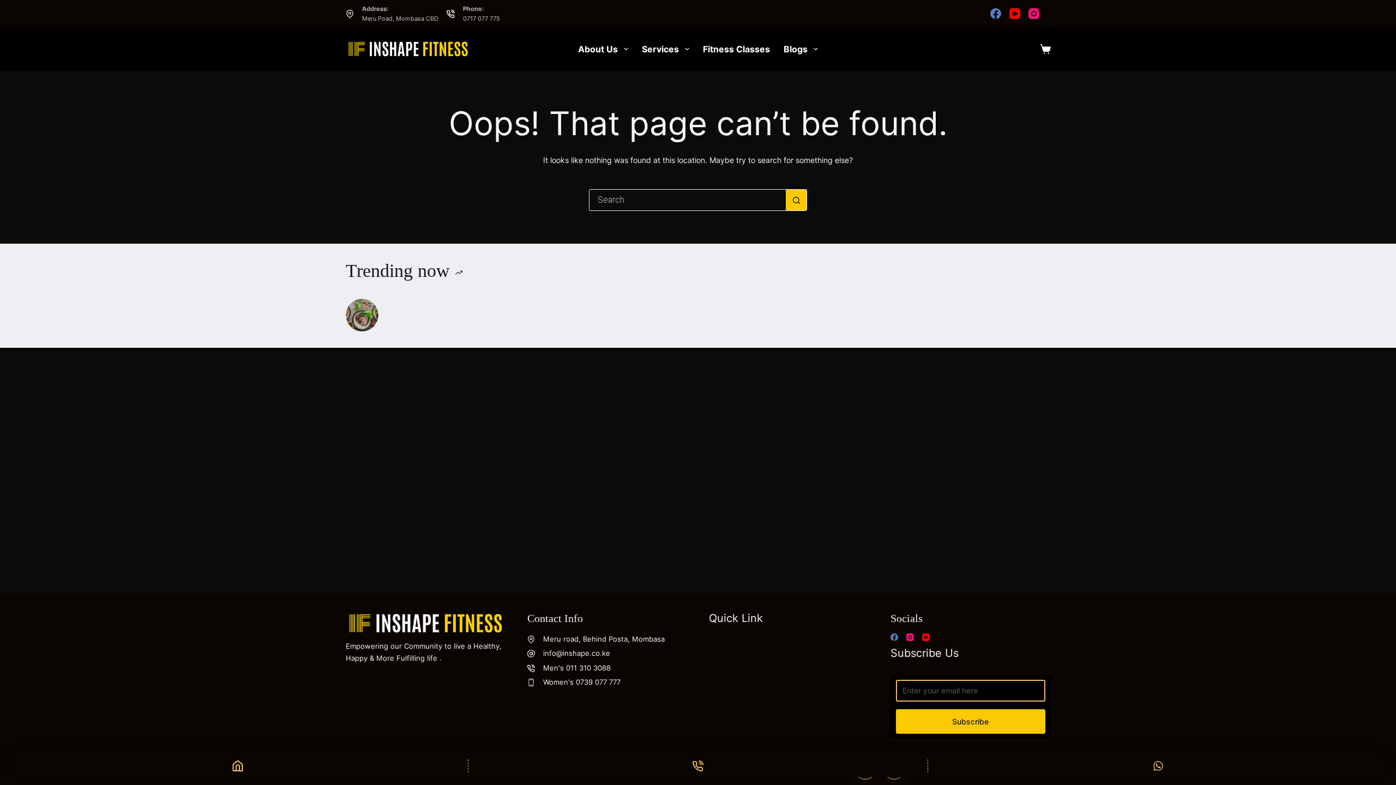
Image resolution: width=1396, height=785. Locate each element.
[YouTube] (1014, 13)
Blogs (796, 49)
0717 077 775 (481, 18)
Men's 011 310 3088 (577, 667)
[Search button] (796, 200)
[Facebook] (995, 13)
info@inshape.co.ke (576, 653)
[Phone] (698, 766)
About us (598, 49)
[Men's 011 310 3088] (531, 668)
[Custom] (1158, 766)
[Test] (362, 315)
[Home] (238, 766)
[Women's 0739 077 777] (531, 682)
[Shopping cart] (1045, 49)
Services (660, 49)
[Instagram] (1033, 13)
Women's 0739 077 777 (582, 682)
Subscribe (970, 721)
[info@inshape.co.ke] (531, 653)
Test (398, 314)
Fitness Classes (736, 49)
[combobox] (687, 200)
